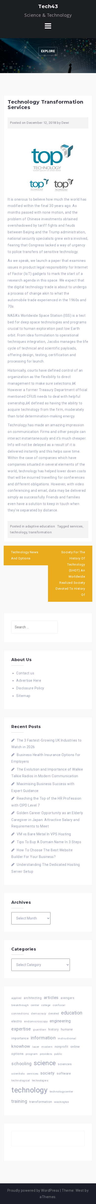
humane (67, 1029)
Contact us (25, 673)
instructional (67, 1038)
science (45, 1063)
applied (16, 998)
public (58, 1054)
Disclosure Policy (30, 688)
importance (20, 1038)
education (71, 1013)
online (75, 1046)
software (64, 1073)
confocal (59, 1005)
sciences (65, 1064)
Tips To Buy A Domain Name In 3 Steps (49, 842)
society (47, 1073)
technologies (40, 1080)
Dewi (65, 123)
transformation (40, 532)
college (46, 1005)
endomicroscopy (36, 1021)
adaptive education (40, 526)
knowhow (20, 1046)
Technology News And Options (24, 555)
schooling (21, 1063)
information (43, 1038)
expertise (21, 1028)
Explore (48, 51)
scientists (18, 1073)
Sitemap (23, 696)
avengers (67, 998)
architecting (33, 998)
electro (16, 1021)
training (19, 1101)
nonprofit (61, 1046)
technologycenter (61, 1091)
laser (35, 1046)
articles (51, 997)
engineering (60, 1021)
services (76, 526)
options (17, 1054)
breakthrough (20, 1005)
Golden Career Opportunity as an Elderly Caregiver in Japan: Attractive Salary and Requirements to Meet (47, 819)
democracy (38, 1013)
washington (61, 1102)
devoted (53, 1013)
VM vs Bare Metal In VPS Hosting (44, 834)
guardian (39, 1029)
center (35, 1005)
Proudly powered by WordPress (33, 1190)
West (80, 1190)
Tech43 (48, 6)
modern (46, 1046)
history (53, 1029)
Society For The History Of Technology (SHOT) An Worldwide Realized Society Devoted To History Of (70, 573)
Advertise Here (28, 680)
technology (18, 532)
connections (20, 1013)
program (32, 1054)
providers (46, 1054)
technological (20, 1080)
